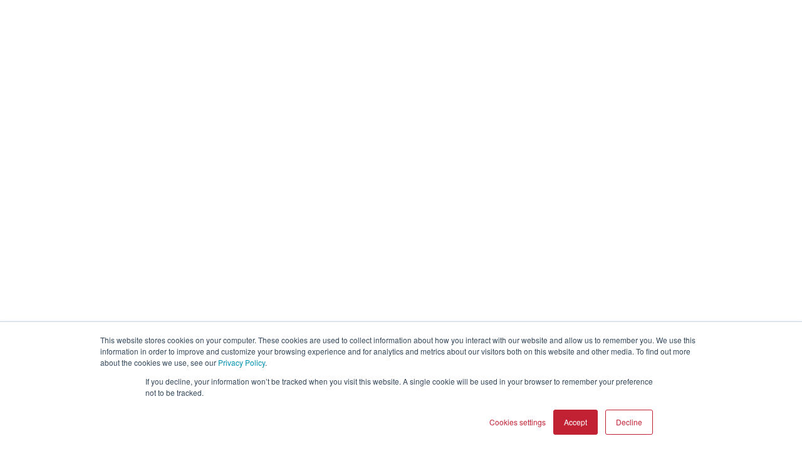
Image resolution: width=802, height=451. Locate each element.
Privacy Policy (241, 362)
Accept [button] (575, 422)
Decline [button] (629, 422)
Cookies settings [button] (517, 422)
